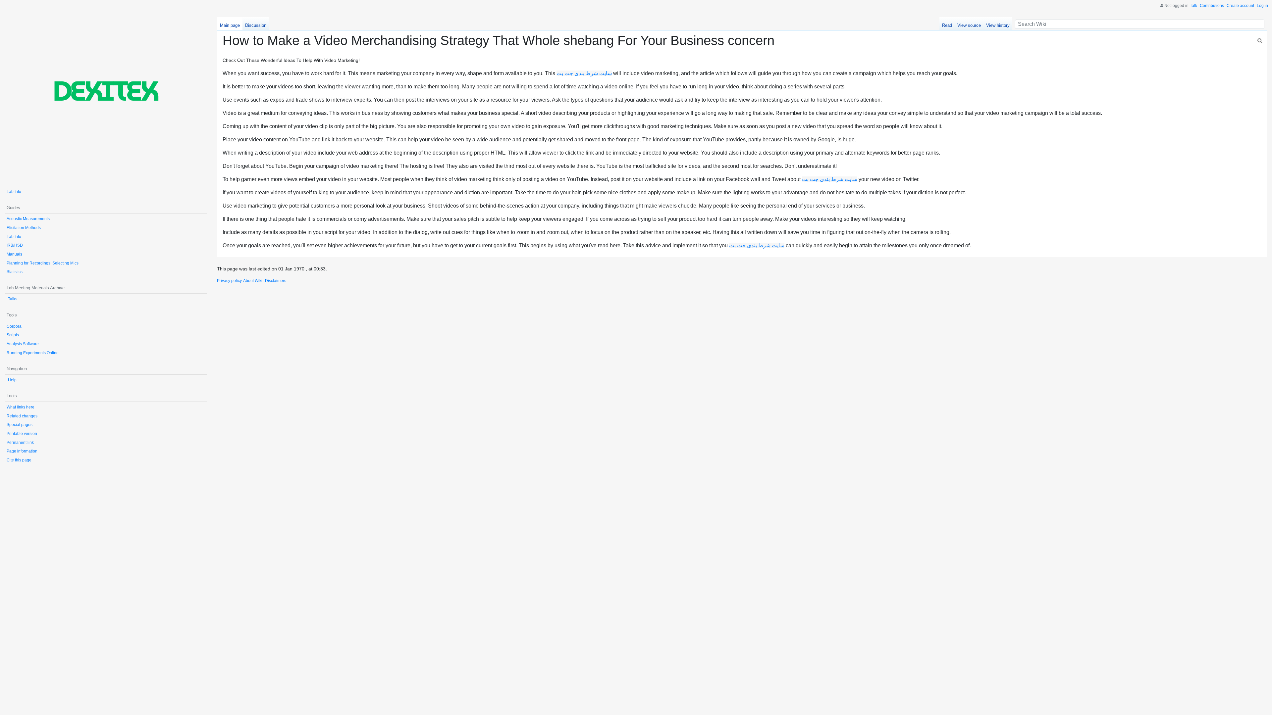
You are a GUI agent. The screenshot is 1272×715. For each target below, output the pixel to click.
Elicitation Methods (24, 227)
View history (998, 25)
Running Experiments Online (33, 353)
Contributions (1212, 5)
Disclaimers (275, 280)
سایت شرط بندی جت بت (584, 73)
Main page (230, 25)
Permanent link (20, 442)
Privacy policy (229, 280)
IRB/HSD (15, 245)
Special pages (19, 424)
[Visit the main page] (106, 99)
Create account (1240, 5)
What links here (20, 407)
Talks (12, 299)
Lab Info (14, 191)
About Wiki (252, 280)
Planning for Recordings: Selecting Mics (43, 263)
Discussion (255, 25)
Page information (22, 451)
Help (12, 380)
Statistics (15, 271)
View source (969, 25)
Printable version (22, 433)
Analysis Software (23, 344)
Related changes (22, 416)
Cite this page (19, 460)
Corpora (14, 326)
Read (947, 25)
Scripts (13, 335)
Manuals (14, 254)
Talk (1193, 5)
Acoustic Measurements (28, 218)
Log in (1262, 5)
